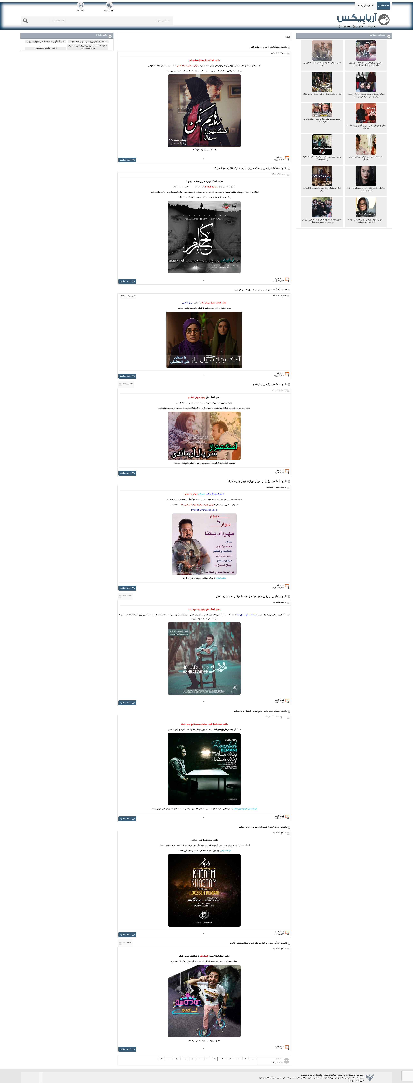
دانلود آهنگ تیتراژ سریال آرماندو (270, 384)
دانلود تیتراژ (275, 53)
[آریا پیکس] (364, 20)
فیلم (225, 850)
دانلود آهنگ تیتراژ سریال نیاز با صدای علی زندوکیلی (260, 289)
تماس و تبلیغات (365, 5)
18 (161, 1059)
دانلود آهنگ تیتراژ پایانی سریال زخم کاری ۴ (88, 41)
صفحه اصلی (383, 5)
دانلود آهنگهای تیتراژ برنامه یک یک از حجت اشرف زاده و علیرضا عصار (251, 596)
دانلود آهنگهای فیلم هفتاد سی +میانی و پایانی (45, 41)
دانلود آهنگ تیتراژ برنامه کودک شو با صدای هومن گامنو (258, 943)
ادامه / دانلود (125, 160)
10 (177, 1059)
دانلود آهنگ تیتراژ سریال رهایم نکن (268, 47)
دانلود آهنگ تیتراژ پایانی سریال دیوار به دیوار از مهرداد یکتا (257, 481)
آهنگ (278, 487)
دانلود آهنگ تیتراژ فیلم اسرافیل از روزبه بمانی (263, 827)
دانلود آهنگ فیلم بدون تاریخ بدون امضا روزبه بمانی (260, 711)
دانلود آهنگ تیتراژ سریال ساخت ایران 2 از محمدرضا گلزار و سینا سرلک (250, 168)
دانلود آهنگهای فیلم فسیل (46, 48)
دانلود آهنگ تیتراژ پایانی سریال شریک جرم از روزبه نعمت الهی (87, 47)
